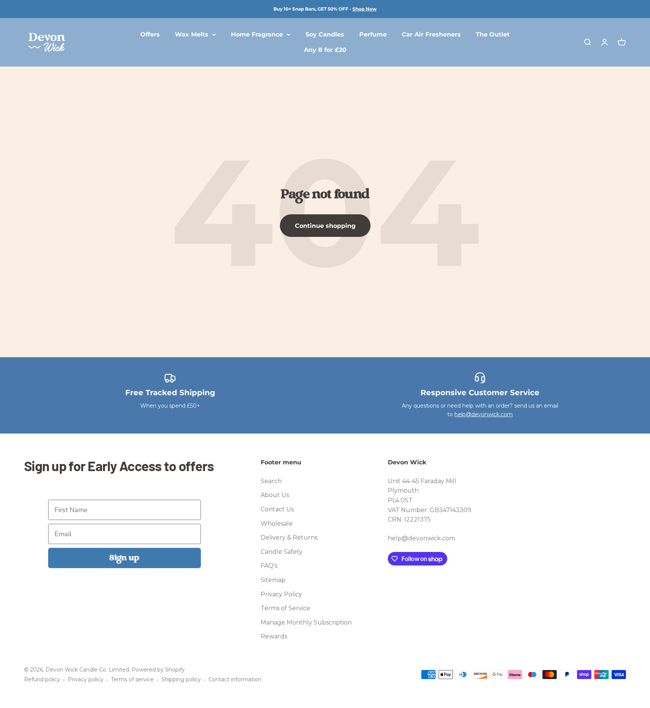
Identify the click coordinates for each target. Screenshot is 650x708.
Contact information (234, 679)
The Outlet (493, 34)
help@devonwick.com (483, 414)
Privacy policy (85, 679)
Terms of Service (285, 608)
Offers (150, 34)
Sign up (124, 558)
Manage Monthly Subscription (306, 622)
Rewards (274, 636)
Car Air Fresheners (431, 34)
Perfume (373, 34)
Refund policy (42, 679)
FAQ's (269, 565)
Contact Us (277, 509)
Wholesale (277, 523)
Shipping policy (181, 679)
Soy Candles (324, 34)
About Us (275, 495)
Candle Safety (281, 551)
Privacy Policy (281, 594)
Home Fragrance (257, 34)
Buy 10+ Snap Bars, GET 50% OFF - (325, 9)
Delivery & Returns (289, 537)
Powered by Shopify (158, 669)
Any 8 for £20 (325, 50)
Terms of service (132, 679)
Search (271, 481)
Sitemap (273, 580)
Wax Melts (191, 34)
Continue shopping (325, 225)
